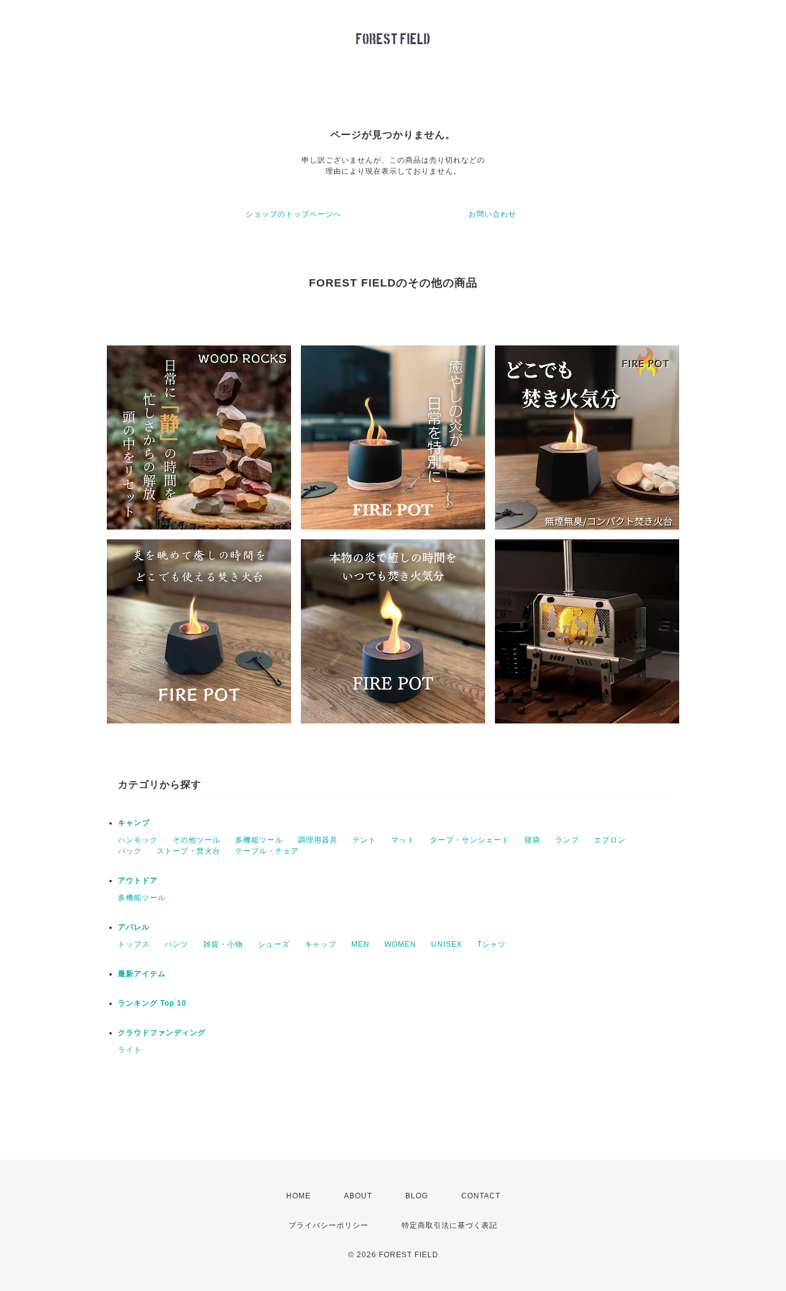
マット (403, 840)
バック (130, 851)
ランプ (567, 840)
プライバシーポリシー (328, 1225)
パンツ (177, 944)
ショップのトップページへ (293, 214)
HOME (298, 1196)
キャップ (321, 944)
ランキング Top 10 (152, 1003)
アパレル (134, 927)
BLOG (416, 1196)
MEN (360, 944)
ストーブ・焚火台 (188, 851)
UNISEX (446, 944)
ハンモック (138, 840)
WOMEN (400, 944)
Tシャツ (491, 944)
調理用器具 (318, 840)
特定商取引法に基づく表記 (449, 1225)
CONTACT (480, 1196)
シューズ (274, 944)
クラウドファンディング (162, 1032)
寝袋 (532, 840)
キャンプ (134, 823)
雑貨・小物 (223, 944)
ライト (130, 1050)
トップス (134, 944)
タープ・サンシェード (470, 840)
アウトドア (138, 880)
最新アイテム (142, 973)
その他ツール (196, 840)
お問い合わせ (492, 214)
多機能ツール (259, 840)
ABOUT (358, 1196)
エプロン (610, 840)
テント (364, 840)
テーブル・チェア (267, 851)
